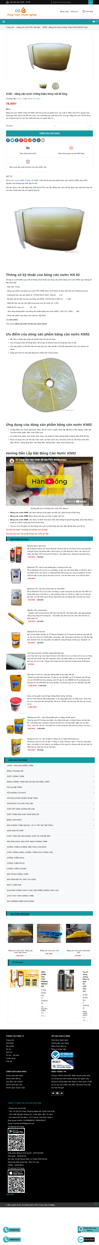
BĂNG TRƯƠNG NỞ (15, 771)
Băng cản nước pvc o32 (20, 950)
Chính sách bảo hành (14, 1080)
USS (19, 99)
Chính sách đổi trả (13, 1083)
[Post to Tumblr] (17, 140)
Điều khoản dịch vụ (59, 1051)
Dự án (8, 1054)
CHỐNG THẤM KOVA (15, 858)
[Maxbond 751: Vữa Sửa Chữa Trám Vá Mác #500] (15, 597)
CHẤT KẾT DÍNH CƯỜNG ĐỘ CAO (21, 809)
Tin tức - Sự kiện (12, 1060)
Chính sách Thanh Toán (15, 1092)
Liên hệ (9, 1066)
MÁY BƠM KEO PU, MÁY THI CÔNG (21, 879)
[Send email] (43, 140)
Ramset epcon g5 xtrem (36, 546)
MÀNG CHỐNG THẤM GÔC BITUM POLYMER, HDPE (28, 782)
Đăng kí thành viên (58, 1054)
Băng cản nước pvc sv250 (78, 950)
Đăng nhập (64, 11)
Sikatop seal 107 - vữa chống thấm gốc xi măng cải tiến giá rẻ (51, 717)
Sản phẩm (10, 1051)
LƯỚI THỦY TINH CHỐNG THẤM (20, 896)
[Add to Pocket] (25, 140)
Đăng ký (74, 11)
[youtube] (61, 1098)
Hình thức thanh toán (59, 1045)
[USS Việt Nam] (27, 11)
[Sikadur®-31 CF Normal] (15, 640)
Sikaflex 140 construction (37, 610)
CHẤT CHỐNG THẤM (15, 776)
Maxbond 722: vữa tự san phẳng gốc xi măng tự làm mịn (49, 567)
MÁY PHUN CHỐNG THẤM (17, 874)
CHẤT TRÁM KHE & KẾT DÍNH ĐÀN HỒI (23, 814)
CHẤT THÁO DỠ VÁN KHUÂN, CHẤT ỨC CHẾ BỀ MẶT (29, 836)
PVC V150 (10, 324)
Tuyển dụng (10, 1063)
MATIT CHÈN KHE (14, 885)
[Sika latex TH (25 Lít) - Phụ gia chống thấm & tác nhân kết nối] (15, 683)
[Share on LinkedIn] (34, 140)
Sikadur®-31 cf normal (36, 632)
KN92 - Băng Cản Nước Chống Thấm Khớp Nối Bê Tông (65, 27)
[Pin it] (21, 140)
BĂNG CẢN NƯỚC (14, 820)
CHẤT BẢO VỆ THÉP (15, 831)
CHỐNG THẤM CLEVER (16, 869)
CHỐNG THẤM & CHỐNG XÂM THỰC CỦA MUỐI (26, 847)
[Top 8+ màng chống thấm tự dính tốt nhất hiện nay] (24, 980)
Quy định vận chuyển (14, 1086)
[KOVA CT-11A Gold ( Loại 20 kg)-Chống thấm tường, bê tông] (15, 704)
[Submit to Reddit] (30, 140)
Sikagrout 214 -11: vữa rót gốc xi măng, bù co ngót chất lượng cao (53, 739)
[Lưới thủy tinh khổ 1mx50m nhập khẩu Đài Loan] (15, 661)
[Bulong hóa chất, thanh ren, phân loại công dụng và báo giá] (65, 980)
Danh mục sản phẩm (17, 760)
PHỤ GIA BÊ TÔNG (14, 787)
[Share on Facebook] (8, 140)
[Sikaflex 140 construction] (15, 619)
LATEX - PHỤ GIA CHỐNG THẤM (20, 766)
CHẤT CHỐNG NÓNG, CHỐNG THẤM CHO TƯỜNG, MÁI (30, 852)
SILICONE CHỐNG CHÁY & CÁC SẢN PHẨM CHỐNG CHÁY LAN (32, 890)
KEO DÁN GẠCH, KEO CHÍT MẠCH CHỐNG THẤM (27, 841)
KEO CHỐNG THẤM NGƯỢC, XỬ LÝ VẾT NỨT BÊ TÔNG (30, 825)
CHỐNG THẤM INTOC (16, 863)
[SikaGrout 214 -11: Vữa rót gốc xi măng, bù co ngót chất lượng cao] (15, 747)
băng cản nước (34, 99)
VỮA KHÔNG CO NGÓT (16, 793)
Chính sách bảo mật (14, 1089)
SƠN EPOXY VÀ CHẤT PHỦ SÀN (20, 803)
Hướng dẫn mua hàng (60, 1048)
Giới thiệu (10, 1048)
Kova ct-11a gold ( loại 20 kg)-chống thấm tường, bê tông (49, 696)
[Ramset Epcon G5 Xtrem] (15, 554)
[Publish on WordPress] (39, 140)
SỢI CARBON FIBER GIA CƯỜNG (20, 901)
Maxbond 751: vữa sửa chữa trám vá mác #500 (45, 589)
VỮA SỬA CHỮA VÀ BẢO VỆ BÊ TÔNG (22, 798)
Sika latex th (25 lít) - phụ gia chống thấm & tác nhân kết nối (50, 674)
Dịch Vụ (9, 1057)
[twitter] (53, 1098)
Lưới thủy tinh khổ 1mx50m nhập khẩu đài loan (45, 653)
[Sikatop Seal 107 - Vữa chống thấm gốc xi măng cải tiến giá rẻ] (15, 726)
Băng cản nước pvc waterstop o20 (49, 951)
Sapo (52, 1210)
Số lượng (9, 126)
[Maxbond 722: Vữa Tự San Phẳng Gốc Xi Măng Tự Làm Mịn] (15, 576)
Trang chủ (10, 1045)
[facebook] (57, 1098)
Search (90, 2)
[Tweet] (12, 140)
